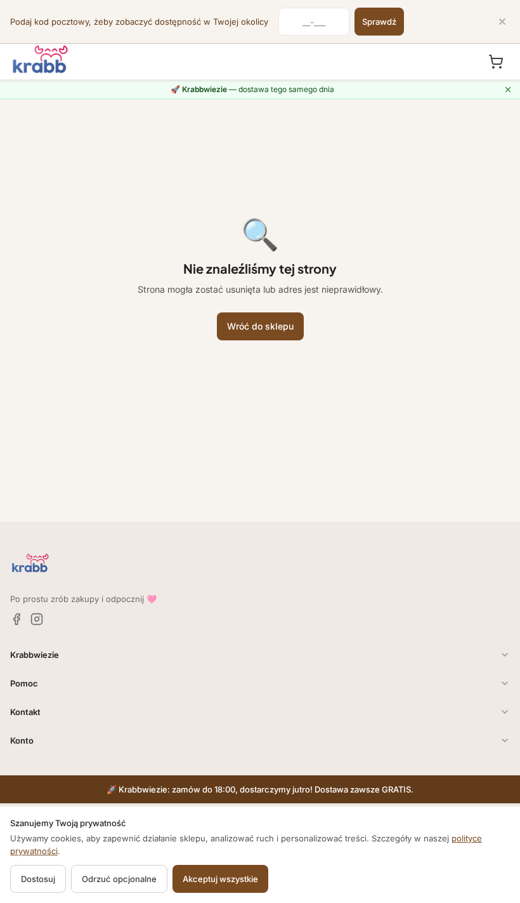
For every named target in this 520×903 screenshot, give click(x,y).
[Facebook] (16, 619)
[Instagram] (36, 619)
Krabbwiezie (34, 655)
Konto (22, 740)
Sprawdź (379, 22)
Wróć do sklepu (260, 326)
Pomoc (24, 683)
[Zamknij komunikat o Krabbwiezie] (508, 90)
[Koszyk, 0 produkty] (496, 62)
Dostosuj (38, 879)
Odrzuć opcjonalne (119, 879)
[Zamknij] (502, 21)
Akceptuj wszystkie (220, 879)
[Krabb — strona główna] (40, 59)
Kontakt (25, 712)
